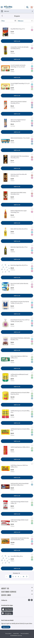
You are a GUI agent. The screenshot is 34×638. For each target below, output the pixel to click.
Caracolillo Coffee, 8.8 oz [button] (17, 556)
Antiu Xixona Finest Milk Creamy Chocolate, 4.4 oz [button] (18, 193)
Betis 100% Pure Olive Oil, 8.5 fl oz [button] (19, 229)
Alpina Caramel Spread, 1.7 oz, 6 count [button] (20, 138)
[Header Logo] (8, 7)
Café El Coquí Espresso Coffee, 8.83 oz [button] (20, 447)
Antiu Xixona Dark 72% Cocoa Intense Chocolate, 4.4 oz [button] (20, 157)
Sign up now (6, 627)
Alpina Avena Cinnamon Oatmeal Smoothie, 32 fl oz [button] (18, 102)
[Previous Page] (7, 576)
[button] (27, 7)
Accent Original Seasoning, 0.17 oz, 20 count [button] (20, 84)
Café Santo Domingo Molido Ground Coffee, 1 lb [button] (19, 502)
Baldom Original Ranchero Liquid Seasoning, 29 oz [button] (18, 211)
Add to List (17, 41)
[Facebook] (29, 600)
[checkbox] (32, 27)
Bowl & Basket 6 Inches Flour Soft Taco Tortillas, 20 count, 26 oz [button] (20, 320)
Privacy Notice (8, 633)
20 (23, 576)
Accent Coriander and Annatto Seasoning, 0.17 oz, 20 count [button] (18, 66)
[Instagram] (32, 600)
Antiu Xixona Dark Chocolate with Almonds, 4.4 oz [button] (19, 175)
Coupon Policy (16, 633)
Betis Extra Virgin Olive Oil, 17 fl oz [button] (19, 247)
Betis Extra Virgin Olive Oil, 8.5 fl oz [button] (19, 265)
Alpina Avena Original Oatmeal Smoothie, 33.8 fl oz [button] (18, 120)
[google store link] (7, 614)
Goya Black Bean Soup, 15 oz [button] (18, 29)
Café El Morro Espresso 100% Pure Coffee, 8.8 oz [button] (19, 466)
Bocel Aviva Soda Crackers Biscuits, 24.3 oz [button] (19, 284)
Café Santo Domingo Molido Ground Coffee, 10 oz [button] (19, 520)
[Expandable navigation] (2, 7)
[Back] (2, 16)
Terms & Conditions (25, 633)
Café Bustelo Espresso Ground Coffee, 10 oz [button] (20, 411)
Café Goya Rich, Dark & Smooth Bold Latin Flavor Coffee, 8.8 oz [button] (19, 484)
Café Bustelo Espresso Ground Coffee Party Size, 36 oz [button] (20, 393)
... (20, 576)
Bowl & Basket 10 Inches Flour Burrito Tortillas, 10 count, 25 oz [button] (20, 302)
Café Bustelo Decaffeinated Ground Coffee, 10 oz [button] (19, 375)
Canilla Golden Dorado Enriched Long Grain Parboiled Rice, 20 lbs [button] (20, 538)
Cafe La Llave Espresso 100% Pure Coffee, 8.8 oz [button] (19, 357)
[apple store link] (7, 610)
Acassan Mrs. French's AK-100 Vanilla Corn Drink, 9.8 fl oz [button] (19, 47)
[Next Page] (27, 576)
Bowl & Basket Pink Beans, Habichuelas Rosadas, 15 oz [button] (20, 338)
